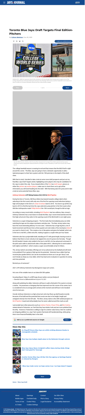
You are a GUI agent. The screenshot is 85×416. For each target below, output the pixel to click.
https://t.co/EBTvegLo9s (32, 277)
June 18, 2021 (42, 279)
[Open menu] (4, 2)
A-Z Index (18, 405)
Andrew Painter (45, 305)
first (49, 184)
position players (31, 186)
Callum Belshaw (17, 37)
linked (69, 228)
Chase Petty (55, 305)
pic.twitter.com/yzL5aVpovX (49, 277)
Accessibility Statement (62, 401)
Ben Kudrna (66, 305)
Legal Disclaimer (46, 401)
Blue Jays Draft (22, 382)
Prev (17, 88)
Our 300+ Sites (59, 395)
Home (14, 382)
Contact (43, 395)
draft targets (58, 184)
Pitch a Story (45, 398)
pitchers (22, 186)
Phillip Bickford (36, 208)
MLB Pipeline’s (45, 212)
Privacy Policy (58, 398)
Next (67, 88)
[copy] (23, 41)
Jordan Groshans (39, 204)
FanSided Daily (32, 398)
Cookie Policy (31, 401)
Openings (30, 395)
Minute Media (10, 409)
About (17, 395)
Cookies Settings (32, 405)
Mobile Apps (19, 398)
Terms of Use (19, 401)
